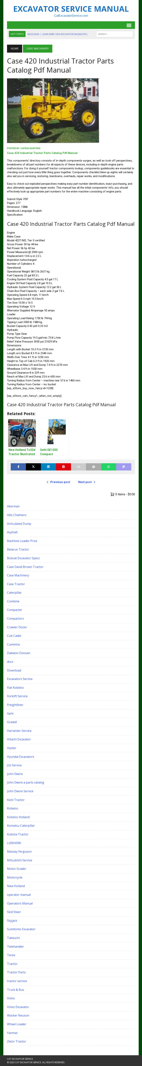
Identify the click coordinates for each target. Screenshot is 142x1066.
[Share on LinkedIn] (48, 466)
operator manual (19, 895)
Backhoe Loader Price (22, 541)
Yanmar (12, 1033)
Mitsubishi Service (19, 860)
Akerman (13, 506)
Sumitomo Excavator (21, 929)
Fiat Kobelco (15, 688)
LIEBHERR (14, 843)
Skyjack (12, 921)
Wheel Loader (16, 1024)
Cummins (13, 644)
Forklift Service (17, 696)
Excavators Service (20, 679)
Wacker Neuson (18, 1015)
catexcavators (30, 148)
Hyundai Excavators (20, 757)
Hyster (11, 748)
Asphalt (12, 532)
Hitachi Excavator (19, 739)
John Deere (15, 774)
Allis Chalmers (16, 515)
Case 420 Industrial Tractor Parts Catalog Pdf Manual (42, 153)
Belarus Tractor (18, 549)
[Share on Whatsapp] (108, 466)
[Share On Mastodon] (123, 466)
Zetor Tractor (16, 1041)
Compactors (15, 618)
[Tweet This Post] (33, 466)
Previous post (60, 482)
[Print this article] (93, 466)
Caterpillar (14, 593)
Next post (85, 482)
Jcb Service (14, 765)
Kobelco (12, 808)
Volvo (11, 998)
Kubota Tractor (17, 834)
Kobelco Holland (18, 817)
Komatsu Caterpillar (21, 826)
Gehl (10, 713)
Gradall (12, 722)
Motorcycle (14, 877)
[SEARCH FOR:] (114, 34)
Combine (13, 601)
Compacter (14, 610)
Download (14, 670)
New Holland (16, 886)
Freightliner (15, 705)
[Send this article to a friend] (78, 466)
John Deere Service (20, 791)
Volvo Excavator (18, 1007)
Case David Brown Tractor (25, 567)
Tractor (12, 964)
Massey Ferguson (19, 851)
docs (10, 662)
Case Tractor (16, 584)
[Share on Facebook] (18, 466)
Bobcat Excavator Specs (23, 558)
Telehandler (15, 946)
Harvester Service (19, 731)
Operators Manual (20, 903)
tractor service (17, 981)
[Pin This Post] (63, 466)
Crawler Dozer (17, 627)
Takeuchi (13, 938)
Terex (11, 955)
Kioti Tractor (16, 800)
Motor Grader (16, 869)
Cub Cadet (14, 636)
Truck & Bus (15, 990)
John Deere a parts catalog (25, 782)
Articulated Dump (19, 524)
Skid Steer (14, 912)
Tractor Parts (16, 972)
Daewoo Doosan (18, 653)
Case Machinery (18, 575)
